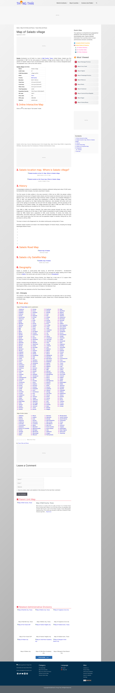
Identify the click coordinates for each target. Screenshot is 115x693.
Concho (21, 384)
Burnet (20, 350)
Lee (47, 333)
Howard (35, 387)
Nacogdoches (50, 380)
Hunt (34, 390)
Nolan (47, 385)
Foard (34, 330)
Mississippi (35, 433)
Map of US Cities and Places (27, 28)
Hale (34, 357)
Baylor (20, 326)
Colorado (21, 379)
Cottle (20, 388)
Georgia (21, 431)
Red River (62, 311)
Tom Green (63, 361)
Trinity (61, 364)
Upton (61, 369)
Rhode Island (63, 415)
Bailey (20, 322)
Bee (20, 328)
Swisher (62, 350)
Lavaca (48, 331)
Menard (48, 364)
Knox (47, 323)
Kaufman (48, 309)
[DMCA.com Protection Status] (87, 680)
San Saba (62, 330)
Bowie (20, 337)
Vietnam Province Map (44, 673)
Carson (21, 360)
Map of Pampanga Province (84, 75)
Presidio (48, 404)
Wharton (62, 385)
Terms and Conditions (88, 671)
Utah (61, 423)
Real (61, 309)
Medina (48, 363)
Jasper (34, 398)
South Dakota (63, 419)
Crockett (21, 391)
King (47, 318)
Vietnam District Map (43, 675)
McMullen (48, 361)
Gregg (34, 352)
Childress (21, 368)
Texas (32, 75)
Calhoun (21, 353)
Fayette (34, 325)
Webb (61, 384)
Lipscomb (48, 339)
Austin (20, 320)
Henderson (35, 376)
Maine (34, 425)
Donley (34, 309)
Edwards (35, 315)
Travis (61, 363)
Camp (20, 358)
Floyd (34, 328)
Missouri (35, 434)
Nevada (48, 419)
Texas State (24, 307)
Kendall (48, 311)
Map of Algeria (81, 70)
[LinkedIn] (25, 674)
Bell (20, 330)
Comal (20, 380)
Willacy (62, 391)
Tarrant (62, 352)
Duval (34, 311)
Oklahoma (49, 431)
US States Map (42, 667)
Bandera (21, 323)
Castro (20, 363)
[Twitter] (20, 674)
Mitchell (48, 371)
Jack (34, 395)
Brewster (21, 342)
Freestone (35, 334)
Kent (47, 314)
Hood (34, 382)
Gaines (34, 337)
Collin (20, 376)
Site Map (85, 677)
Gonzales (35, 347)
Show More (41, 657)
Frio (34, 336)
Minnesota (35, 431)
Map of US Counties (43, 669)
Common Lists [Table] (87, 3)
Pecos (48, 399)
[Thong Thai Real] (25, 2)
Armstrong (21, 317)
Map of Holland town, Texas (61, 636)
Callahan (21, 355)
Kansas (34, 420)
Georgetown (55, 274)
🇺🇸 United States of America (81, 45)
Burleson (21, 349)
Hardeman (35, 363)
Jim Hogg (35, 403)
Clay (20, 369)
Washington (63, 382)
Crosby (21, 393)
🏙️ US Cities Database (81, 52)
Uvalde (62, 371)
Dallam (20, 396)
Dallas (20, 398)
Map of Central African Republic (85, 93)
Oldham (48, 390)
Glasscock (35, 344)
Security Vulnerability (88, 673)
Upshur (62, 368)
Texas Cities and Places (41, 28)
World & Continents (62, 3)
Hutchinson (36, 391)
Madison (48, 349)
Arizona (21, 419)
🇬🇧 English (63, 667)
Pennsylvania (49, 434)
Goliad (34, 345)
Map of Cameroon (82, 88)
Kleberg (48, 322)
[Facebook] (18, 674)
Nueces (48, 387)
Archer (20, 315)
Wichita (62, 388)
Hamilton (35, 360)
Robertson (62, 317)
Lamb (47, 328)
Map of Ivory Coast (82, 66)
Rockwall (62, 318)
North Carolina (50, 426)
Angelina (21, 312)
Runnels (62, 320)
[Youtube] (22, 674)
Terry (61, 357)
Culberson (21, 395)
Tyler (61, 366)
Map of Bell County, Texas (45, 503)
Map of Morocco (82, 79)
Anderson (21, 309)
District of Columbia (24, 428)
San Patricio (63, 328)
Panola (48, 395)
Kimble (48, 317)
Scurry (61, 333)
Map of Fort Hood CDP (25, 636)
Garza (34, 341)
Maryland (35, 426)
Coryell (21, 387)
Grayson (35, 350)
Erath (34, 320)
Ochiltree (48, 388)
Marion (48, 350)
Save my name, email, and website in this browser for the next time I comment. (39, 490)
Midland (48, 366)
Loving (48, 344)
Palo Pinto (49, 393)
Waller (61, 379)
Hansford (35, 361)
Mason (48, 353)
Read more (48, 511)
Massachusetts (37, 428)
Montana (48, 415)
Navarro (48, 382)
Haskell (34, 371)
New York (48, 425)
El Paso (34, 317)
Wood (61, 399)
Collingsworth (22, 377)
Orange (48, 391)
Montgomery (49, 374)
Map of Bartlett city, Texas (25, 621)
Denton (21, 404)
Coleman (21, 374)
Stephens (62, 344)
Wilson (62, 395)
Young (61, 403)
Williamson (63, 393)
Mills (47, 369)
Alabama (21, 415)
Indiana (34, 417)
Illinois (34, 415)
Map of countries (74, 3)
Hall (34, 358)
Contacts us (86, 667)
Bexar (20, 331)
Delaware (21, 426)
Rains (47, 406)
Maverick (48, 357)
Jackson (35, 396)
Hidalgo (35, 377)
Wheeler (62, 387)
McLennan (49, 360)
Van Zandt (62, 374)
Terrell (61, 355)
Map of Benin (81, 84)
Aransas (21, 314)
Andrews (21, 311)
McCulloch (49, 358)
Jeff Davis (35, 399)
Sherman (62, 337)
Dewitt (20, 406)
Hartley (34, 369)
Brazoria (21, 339)
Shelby (61, 336)
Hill (33, 379)
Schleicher (62, 331)
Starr (61, 342)
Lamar (48, 326)
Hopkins (35, 384)
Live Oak (48, 341)
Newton (48, 384)
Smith (61, 339)
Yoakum (62, 401)
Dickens (21, 407)
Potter (48, 403)
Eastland (35, 312)
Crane (20, 390)
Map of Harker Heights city (43, 636)
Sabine (61, 323)
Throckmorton (63, 358)
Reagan (48, 409)
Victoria (62, 376)
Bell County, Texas (47, 58)
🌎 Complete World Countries (82, 43)
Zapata (62, 404)
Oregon (48, 433)
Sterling (62, 345)
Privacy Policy (86, 669)
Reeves (62, 312)
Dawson (21, 399)
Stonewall (62, 347)
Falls (34, 322)
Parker (48, 396)
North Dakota (49, 428)
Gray (34, 349)
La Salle (48, 325)
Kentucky (35, 422)
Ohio (47, 430)
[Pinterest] (27, 674)
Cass (20, 361)
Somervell (62, 341)
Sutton (61, 349)
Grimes (34, 353)
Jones (34, 407)
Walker (61, 377)
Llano (47, 342)
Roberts (62, 315)
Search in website (87, 675)
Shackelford (63, 334)
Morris (48, 377)
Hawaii (20, 433)
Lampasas (49, 330)
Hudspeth (35, 388)
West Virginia (63, 430)
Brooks (21, 345)
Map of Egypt (81, 97)
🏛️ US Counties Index (81, 49)
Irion (34, 393)
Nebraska (48, 417)
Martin (48, 352)
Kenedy (48, 312)
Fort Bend (35, 331)
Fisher (34, 326)
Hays (34, 372)
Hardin (34, 364)
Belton (24, 274)
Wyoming (62, 433)
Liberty (48, 336)
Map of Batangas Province (84, 62)
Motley (48, 379)
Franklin (35, 333)
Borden (21, 334)
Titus (61, 360)
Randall (48, 407)
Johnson (35, 406)
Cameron (21, 357)
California (21, 422)
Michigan (35, 430)
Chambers (21, 364)
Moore (48, 376)
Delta (20, 403)
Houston (35, 385)
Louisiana (35, 423)
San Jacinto (63, 326)
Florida (20, 430)
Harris (34, 366)
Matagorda (49, 355)
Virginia (62, 426)
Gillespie (35, 342)
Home (18, 28)
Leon (47, 334)
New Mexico (49, 423)
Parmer (48, 398)
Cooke (20, 385)
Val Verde (62, 372)
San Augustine (63, 325)
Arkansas (21, 420)
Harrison (35, 368)
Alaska (20, 417)
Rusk (61, 322)
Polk (47, 401)
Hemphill (35, 374)
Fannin (34, 323)
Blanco (20, 333)
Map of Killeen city (26, 651)
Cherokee (21, 366)
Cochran (21, 371)
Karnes (34, 409)
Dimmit (21, 409)
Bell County (34, 77)
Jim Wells (35, 404)
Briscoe (21, 344)
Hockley (35, 380)
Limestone (49, 337)
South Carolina (64, 417)
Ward (61, 380)
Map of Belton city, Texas (43, 621)
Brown (20, 347)
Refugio (62, 314)
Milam (47, 368)
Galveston (35, 339)
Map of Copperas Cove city (61, 621)
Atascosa (21, 318)
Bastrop (21, 325)
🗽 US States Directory (81, 47)
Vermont (62, 425)
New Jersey (49, 422)
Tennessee (63, 420)
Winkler (62, 396)
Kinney (48, 320)
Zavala (61, 406)
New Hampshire (50, 420)
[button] (96, 3)
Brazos (20, 341)
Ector (34, 314)
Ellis (34, 318)
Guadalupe (35, 355)
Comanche (21, 382)
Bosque (21, 336)
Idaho (20, 434)
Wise (61, 398)
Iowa (34, 419)
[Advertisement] (57, 15)
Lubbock (48, 345)
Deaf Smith (22, 401)
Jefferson (35, 401)
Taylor (61, 353)
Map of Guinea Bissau (83, 102)
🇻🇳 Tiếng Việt (64, 669)
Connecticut (22, 425)
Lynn (47, 347)
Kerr (47, 315)
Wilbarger (62, 390)
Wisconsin (62, 431)
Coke (20, 372)
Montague (49, 372)
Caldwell (21, 352)
